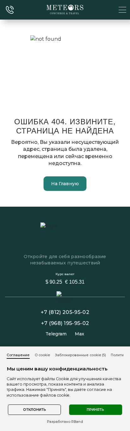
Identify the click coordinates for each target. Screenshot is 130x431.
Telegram (56, 334)
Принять (95, 410)
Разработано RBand (65, 422)
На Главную (65, 183)
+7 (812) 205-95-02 (65, 312)
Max (79, 334)
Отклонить (34, 410)
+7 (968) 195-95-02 (65, 323)
